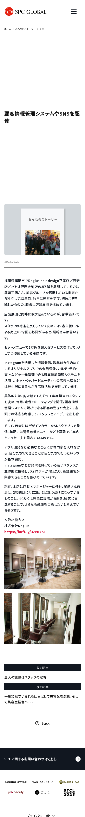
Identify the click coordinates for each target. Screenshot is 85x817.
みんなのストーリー (25, 29)
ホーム (7, 29)
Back (45, 723)
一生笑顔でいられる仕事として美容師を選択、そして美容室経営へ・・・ (41, 699)
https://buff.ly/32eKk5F (25, 531)
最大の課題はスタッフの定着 (25, 677)
